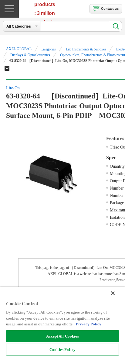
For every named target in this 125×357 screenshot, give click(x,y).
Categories (48, 49)
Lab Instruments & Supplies (86, 49)
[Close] (113, 293)
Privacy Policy (88, 324)
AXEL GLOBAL (19, 49)
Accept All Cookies (62, 336)
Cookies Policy (62, 349)
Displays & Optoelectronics (30, 55)
